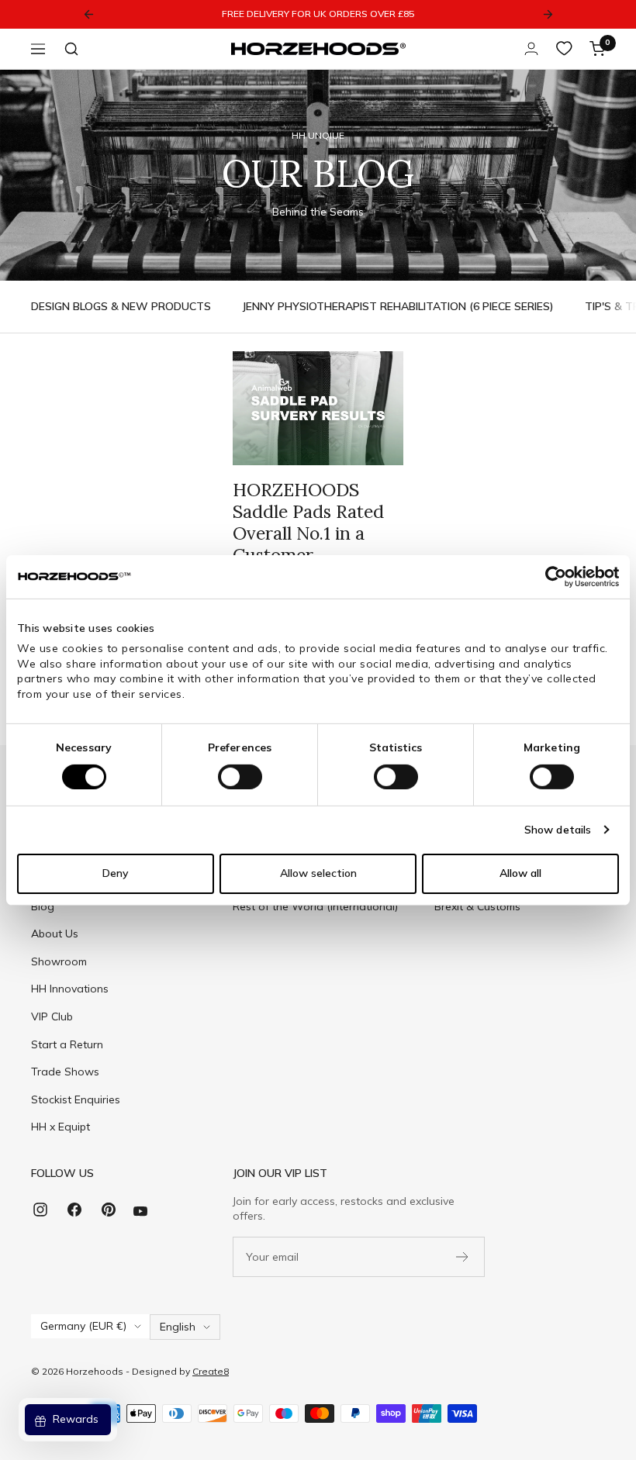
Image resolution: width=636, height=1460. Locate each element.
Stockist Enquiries (75, 1099)
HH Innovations (70, 989)
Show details (557, 829)
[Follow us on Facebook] (74, 1215)
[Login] (531, 48)
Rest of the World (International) (315, 906)
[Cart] (597, 49)
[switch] (240, 776)
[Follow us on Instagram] (40, 1215)
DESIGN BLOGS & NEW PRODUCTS (121, 306)
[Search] (71, 49)
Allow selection (318, 873)
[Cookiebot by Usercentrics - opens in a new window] (551, 576)
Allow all (520, 873)
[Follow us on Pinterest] (108, 1215)
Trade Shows (65, 1072)
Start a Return (67, 1044)
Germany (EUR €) (83, 1326)
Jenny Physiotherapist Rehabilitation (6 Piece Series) (398, 306)
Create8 (210, 1371)
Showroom (59, 961)
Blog (42, 906)
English (177, 1327)
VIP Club (52, 1016)
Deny (115, 873)
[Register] (462, 1256)
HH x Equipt (60, 1127)
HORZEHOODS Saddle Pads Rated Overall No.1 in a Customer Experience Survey (309, 533)
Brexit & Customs (477, 906)
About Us (54, 934)
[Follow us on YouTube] (140, 1211)
